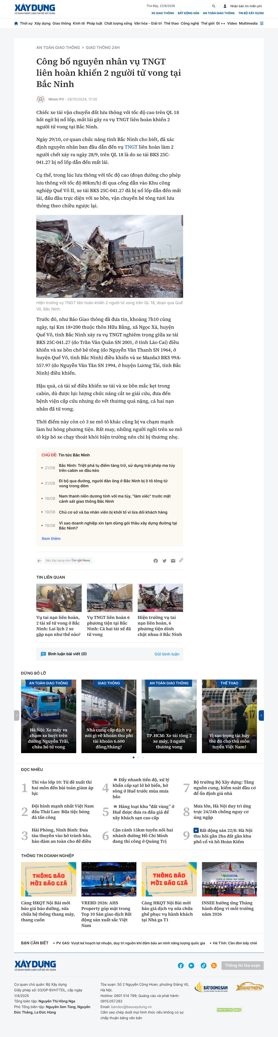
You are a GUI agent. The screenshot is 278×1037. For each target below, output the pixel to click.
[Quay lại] (39, 561)
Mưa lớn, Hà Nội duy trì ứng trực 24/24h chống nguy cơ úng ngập (222, 811)
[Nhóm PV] (40, 99)
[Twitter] (164, 560)
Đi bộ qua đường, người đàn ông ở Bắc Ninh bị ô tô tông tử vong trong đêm (113, 483)
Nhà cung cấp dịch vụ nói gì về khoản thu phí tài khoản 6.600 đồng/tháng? (109, 738)
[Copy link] (181, 560)
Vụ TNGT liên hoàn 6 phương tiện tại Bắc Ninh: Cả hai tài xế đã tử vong (109, 626)
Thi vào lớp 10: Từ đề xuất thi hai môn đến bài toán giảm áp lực (62, 787)
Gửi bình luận (167, 654)
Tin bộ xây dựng (251, 13)
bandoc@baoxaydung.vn (131, 1007)
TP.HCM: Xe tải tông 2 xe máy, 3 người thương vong (169, 741)
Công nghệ (190, 23)
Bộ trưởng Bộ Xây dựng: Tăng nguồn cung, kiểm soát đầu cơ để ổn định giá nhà (225, 787)
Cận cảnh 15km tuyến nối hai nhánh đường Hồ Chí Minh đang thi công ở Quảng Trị (143, 835)
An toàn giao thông (219, 13)
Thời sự (26, 23)
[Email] (173, 560)
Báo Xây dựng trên (58, 560)
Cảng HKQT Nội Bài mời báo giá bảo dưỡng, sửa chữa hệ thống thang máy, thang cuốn (48, 911)
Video (232, 23)
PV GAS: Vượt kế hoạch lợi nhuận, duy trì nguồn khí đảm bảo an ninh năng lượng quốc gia (130, 943)
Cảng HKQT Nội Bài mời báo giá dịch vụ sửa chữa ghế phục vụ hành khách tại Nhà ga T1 (167, 911)
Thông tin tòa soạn (242, 965)
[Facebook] (155, 560)
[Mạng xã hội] (204, 965)
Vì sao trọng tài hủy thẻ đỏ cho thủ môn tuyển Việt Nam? (229, 741)
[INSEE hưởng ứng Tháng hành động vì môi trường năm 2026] (229, 879)
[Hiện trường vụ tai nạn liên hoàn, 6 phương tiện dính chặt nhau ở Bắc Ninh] (160, 598)
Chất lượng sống (118, 23)
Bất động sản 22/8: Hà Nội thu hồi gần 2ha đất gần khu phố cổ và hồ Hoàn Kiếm (223, 835)
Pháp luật (94, 23)
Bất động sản (188, 13)
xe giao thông (162, 13)
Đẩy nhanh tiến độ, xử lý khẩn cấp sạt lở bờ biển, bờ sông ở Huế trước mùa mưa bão (141, 788)
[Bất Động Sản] (211, 987)
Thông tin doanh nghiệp (47, 856)
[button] (133, 757)
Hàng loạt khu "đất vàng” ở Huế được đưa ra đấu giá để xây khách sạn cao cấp (143, 812)
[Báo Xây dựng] (35, 9)
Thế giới (207, 23)
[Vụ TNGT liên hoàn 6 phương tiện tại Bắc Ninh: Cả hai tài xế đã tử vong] (109, 598)
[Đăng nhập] (225, 6)
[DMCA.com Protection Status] (229, 1010)
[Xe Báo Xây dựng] (250, 986)
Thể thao (171, 23)
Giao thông (62, 23)
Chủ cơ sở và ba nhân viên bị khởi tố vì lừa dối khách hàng (113, 512)
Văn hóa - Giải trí (148, 23)
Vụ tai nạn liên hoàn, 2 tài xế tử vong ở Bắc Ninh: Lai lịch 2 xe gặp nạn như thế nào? (58, 626)
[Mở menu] (262, 23)
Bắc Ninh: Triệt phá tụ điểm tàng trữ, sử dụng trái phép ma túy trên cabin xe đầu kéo (117, 468)
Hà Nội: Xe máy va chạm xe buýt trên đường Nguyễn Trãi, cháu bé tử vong (48, 738)
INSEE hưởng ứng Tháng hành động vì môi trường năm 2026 (228, 908)
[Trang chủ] (16, 23)
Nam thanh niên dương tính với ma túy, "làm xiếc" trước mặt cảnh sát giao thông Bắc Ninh (115, 499)
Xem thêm (51, 538)
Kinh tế (79, 23)
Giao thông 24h (103, 47)
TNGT (131, 147)
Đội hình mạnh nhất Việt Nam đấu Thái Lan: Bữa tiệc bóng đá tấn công (63, 811)
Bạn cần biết (34, 943)
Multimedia (248, 23)
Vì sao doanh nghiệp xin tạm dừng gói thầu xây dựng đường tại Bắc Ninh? (118, 526)
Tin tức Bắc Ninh (74, 455)
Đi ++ (220, 23)
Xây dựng (43, 23)
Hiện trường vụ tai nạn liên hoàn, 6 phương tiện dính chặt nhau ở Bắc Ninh (160, 626)
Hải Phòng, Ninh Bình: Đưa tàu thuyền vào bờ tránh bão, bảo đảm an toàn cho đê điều (61, 835)
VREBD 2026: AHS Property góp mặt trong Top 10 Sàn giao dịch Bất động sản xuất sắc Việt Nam (106, 914)
